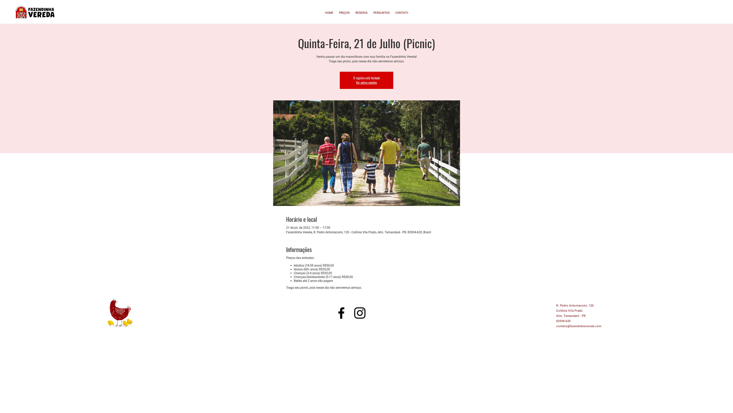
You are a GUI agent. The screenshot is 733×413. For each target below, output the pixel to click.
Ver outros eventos (366, 82)
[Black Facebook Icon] (341, 313)
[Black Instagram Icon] (359, 313)
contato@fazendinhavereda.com (578, 326)
